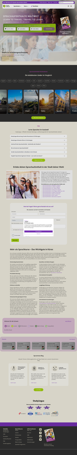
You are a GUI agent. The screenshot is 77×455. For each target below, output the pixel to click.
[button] (26, 220)
